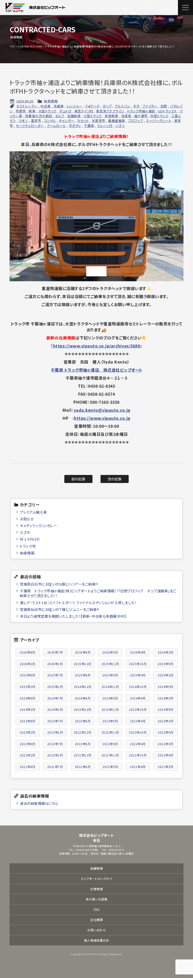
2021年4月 (138, 766)
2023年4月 (138, 721)
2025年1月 (55, 686)
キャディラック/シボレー (38, 525)
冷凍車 (126, 115)
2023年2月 (27, 732)
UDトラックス (167, 111)
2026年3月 (165, 652)
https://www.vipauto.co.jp (102, 418)
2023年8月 (27, 721)
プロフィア (135, 120)
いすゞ (120, 125)
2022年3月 (165, 744)
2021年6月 (83, 766)
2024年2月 (27, 709)
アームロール (56, 125)
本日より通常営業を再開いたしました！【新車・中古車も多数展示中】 (73, 616)
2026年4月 (138, 652)
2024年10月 (138, 686)
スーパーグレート (158, 120)
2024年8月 (27, 698)
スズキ (25, 532)
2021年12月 (82, 755)
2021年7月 (55, 766)
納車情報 (51, 101)
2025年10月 (138, 664)
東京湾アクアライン (110, 111)
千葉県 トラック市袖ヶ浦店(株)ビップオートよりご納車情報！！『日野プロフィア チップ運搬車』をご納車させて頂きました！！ (98, 593)
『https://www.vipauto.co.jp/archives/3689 (95, 346)
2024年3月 (165, 698)
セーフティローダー (30, 125)
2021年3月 (165, 766)
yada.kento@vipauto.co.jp (102, 410)
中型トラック (159, 115)
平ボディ (75, 125)
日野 (163, 106)
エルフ (59, 115)
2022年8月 (27, 744)
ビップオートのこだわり (96, 878)
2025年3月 (165, 675)
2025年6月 (83, 675)
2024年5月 (110, 698)
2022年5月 (110, 744)
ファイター (150, 106)
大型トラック (47, 111)
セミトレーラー (27, 106)
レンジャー (74, 106)
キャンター (66, 120)
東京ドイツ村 (83, 111)
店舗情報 (96, 868)
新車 (32, 111)
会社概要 (96, 920)
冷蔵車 (59, 106)
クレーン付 (105, 125)
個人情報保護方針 (96, 940)
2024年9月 (165, 686)
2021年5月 (110, 766)
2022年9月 (165, 732)
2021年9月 (165, 755)
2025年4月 (138, 675)
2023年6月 (83, 721)
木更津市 (98, 120)
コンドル (50, 120)
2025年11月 (110, 664)
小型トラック (93, 115)
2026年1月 (55, 664)
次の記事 (115, 478)
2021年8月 (27, 766)
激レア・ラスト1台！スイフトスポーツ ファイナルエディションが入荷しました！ (78, 602)
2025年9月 (165, 664)
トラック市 (28, 546)
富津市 (36, 120)
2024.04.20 (24, 101)
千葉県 (89, 125)
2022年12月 (82, 732)
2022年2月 (27, 755)
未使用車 (111, 115)
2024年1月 (55, 709)
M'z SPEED (30, 539)
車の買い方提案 (97, 899)
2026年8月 (27, 652)
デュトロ (65, 111)
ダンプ (107, 106)
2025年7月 (55, 675)
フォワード (92, 106)
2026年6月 (83, 652)
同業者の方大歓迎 (38, 115)
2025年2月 (27, 686)
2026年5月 (110, 652)
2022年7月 (55, 744)
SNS (96, 909)
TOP (12, 46)
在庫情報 (96, 889)
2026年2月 (27, 664)
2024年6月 (83, 698)
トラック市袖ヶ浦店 (141, 111)
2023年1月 (55, 732)
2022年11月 (110, 732)
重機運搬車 (116, 120)
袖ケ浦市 (141, 115)
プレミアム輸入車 (33, 512)
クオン (23, 120)
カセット (83, 120)
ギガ (136, 106)
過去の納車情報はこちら (39, 803)
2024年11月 (110, 686)
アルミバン (122, 106)
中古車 (45, 106)
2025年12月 (82, 664)
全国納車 (74, 115)
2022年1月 (55, 755)
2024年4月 (138, 698)
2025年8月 (27, 675)
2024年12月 (82, 686)
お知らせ (26, 518)
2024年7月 (55, 698)
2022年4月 (138, 744)
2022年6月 (83, 744)
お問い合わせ (96, 930)
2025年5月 (110, 675)
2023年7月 (55, 721)
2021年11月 (110, 755)
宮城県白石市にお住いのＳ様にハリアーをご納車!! (59, 584)
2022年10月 (138, 732)
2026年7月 (55, 652)
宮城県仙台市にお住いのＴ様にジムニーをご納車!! (59, 609)
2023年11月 (110, 709)
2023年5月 (110, 721)
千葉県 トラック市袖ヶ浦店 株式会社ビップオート (96, 370)
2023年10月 (138, 709)
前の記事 (78, 478)
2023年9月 (165, 709)
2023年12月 (82, 709)
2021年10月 (138, 755)
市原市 (21, 111)
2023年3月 (165, 721)
